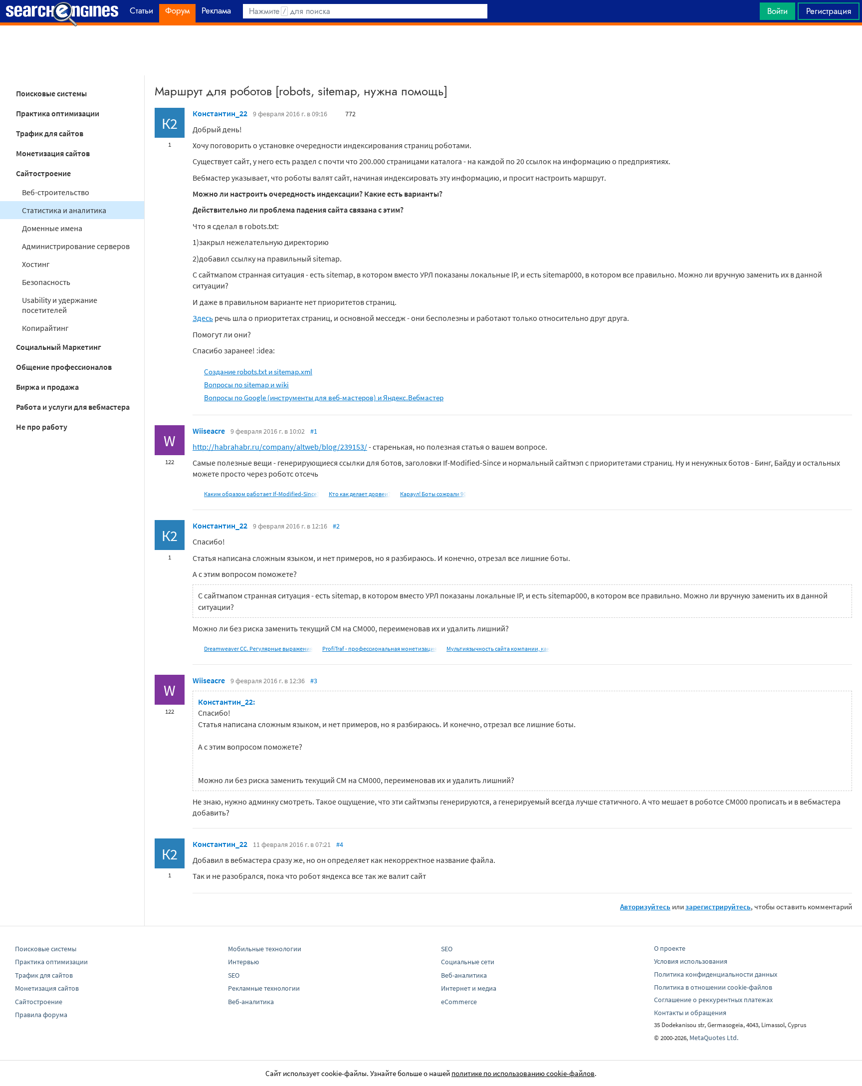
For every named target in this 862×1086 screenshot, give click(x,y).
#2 (336, 526)
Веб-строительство (55, 192)
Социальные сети (467, 961)
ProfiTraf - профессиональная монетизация (379, 648)
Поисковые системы (51, 93)
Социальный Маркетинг (58, 347)
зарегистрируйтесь (718, 906)
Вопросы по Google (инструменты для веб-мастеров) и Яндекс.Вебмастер (323, 397)
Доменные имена (52, 228)
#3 (313, 680)
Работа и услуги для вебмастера (73, 407)
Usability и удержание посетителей (59, 305)
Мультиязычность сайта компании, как (498, 648)
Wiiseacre (209, 431)
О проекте (669, 948)
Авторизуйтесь (645, 906)
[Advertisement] (431, 50)
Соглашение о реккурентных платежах (713, 999)
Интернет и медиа (468, 988)
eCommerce (459, 1001)
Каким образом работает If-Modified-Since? (261, 494)
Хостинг (36, 264)
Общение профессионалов (64, 367)
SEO (233, 975)
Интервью (243, 961)
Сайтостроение (43, 173)
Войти (777, 11)
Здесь (203, 318)
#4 (339, 844)
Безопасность (46, 282)
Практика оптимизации (57, 113)
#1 (313, 431)
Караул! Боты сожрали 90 (433, 494)
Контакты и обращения (690, 1012)
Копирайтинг (45, 328)
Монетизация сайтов (53, 153)
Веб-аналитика (251, 1001)
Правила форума (41, 1014)
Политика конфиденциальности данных (715, 974)
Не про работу (41, 427)
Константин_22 (220, 113)
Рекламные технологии (264, 988)
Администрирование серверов (76, 246)
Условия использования (690, 961)
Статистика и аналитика (64, 210)
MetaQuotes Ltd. (713, 1037)
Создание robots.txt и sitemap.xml (258, 371)
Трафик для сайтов (49, 133)
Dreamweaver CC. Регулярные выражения (258, 648)
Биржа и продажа (47, 387)
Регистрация (828, 11)
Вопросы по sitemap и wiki (246, 384)
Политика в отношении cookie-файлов (713, 987)
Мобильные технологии (264, 948)
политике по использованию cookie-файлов (523, 1073)
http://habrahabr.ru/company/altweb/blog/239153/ (280, 447)
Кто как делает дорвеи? (360, 494)
